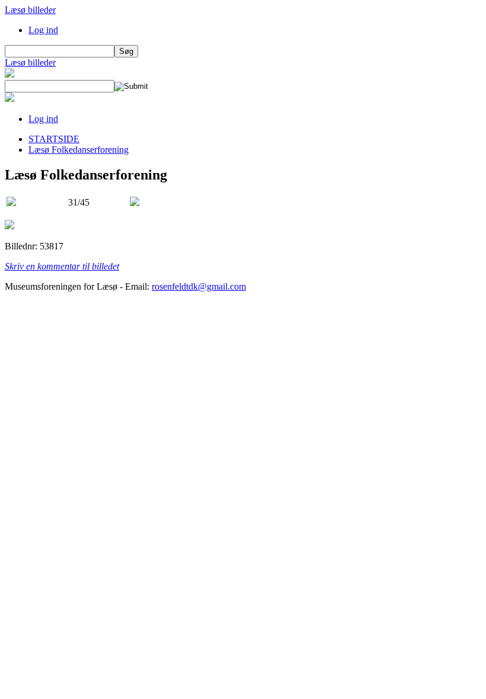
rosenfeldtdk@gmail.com (199, 286)
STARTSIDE (53, 139)
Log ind (43, 30)
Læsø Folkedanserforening (78, 150)
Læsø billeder (30, 10)
